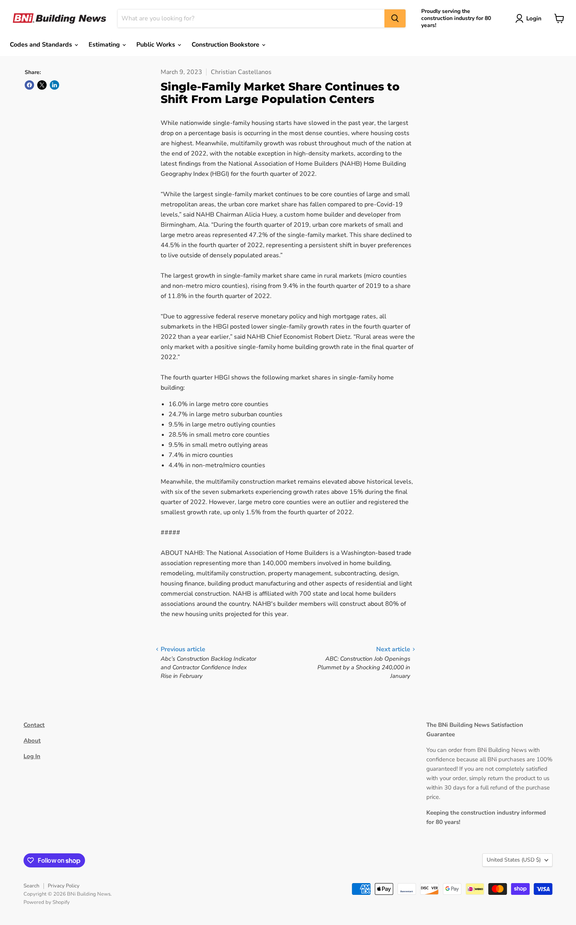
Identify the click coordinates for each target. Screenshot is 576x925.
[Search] (395, 18)
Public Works (156, 44)
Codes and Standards (42, 44)
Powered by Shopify (47, 902)
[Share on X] (42, 85)
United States (514, 860)
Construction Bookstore (226, 44)
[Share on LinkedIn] (54, 85)
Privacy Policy (64, 885)
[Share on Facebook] (29, 85)
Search (31, 885)
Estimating (105, 44)
